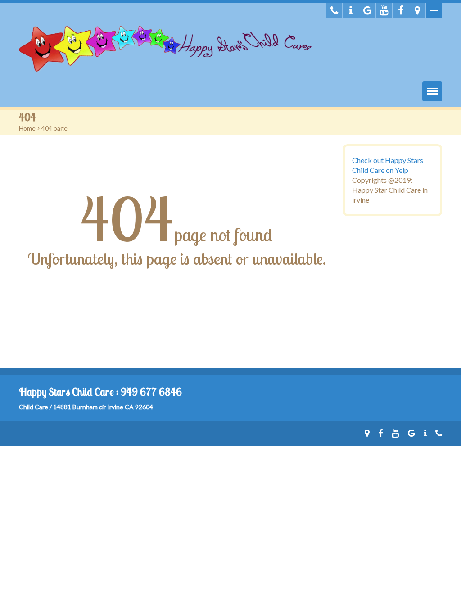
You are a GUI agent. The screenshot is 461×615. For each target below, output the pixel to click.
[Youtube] (384, 10)
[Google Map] (417, 10)
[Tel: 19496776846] (334, 10)
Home (27, 128)
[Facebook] (401, 10)
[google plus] (367, 10)
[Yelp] (351, 10)
